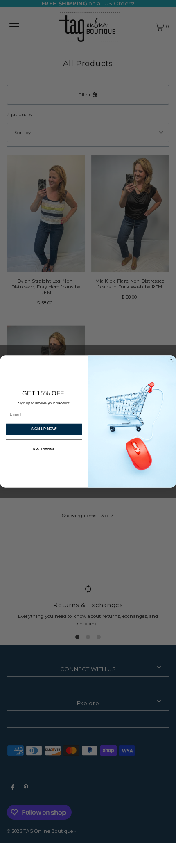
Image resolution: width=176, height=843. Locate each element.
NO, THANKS (43, 448)
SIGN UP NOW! (44, 429)
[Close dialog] (171, 360)
